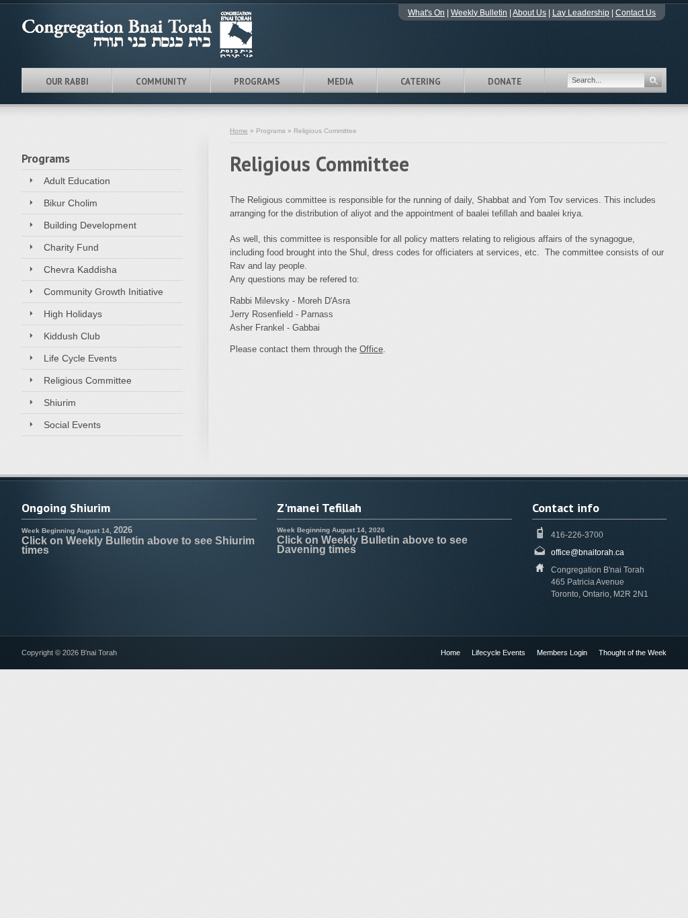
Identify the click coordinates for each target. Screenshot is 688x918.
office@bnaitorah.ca (587, 552)
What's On (426, 12)
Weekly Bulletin (479, 12)
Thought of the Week (632, 653)
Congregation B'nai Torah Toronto (156, 34)
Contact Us (635, 12)
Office (371, 349)
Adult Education (77, 180)
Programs (257, 81)
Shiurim (60, 402)
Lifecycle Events (498, 653)
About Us (529, 12)
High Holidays (73, 313)
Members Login (562, 653)
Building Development (90, 225)
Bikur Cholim (70, 203)
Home (239, 130)
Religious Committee (88, 380)
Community (161, 81)
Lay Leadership (580, 12)
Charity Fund (71, 247)
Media (340, 81)
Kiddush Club (72, 336)
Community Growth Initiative (103, 291)
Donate (504, 81)
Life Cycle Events (80, 358)
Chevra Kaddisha (80, 269)
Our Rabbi (67, 81)
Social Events (72, 424)
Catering (420, 81)
